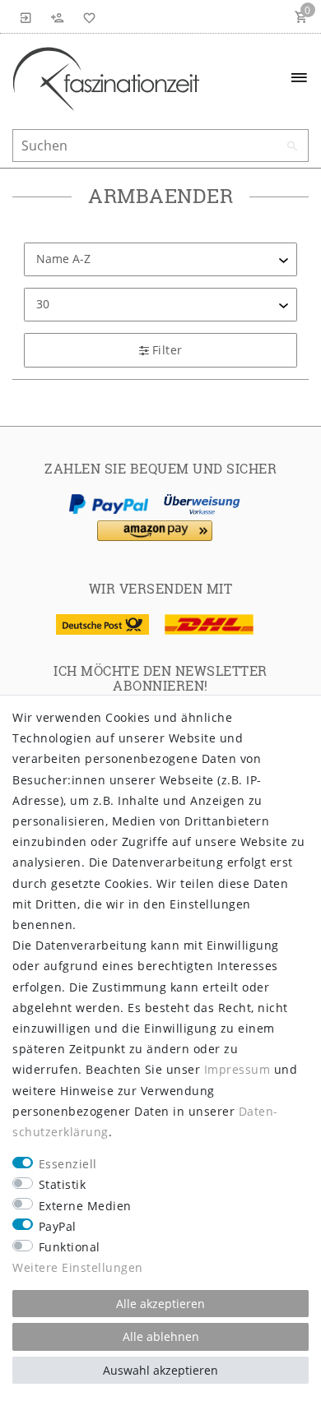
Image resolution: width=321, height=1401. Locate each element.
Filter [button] (167, 350)
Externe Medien (85, 1206)
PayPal (58, 1226)
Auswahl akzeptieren (160, 1370)
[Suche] (292, 146)
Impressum (237, 1069)
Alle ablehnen (161, 1336)
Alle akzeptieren (160, 1303)
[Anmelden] (26, 16)
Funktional (69, 1247)
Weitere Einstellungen (77, 1267)
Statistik (62, 1184)
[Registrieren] (58, 16)
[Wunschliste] (86, 16)
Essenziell (68, 1164)
